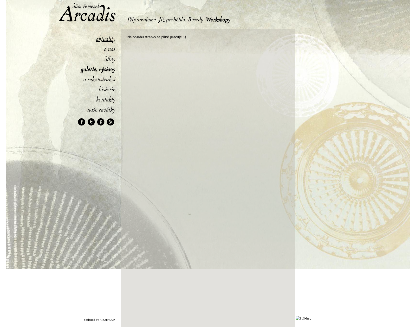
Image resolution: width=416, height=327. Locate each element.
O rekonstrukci (99, 79)
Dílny (109, 59)
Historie (107, 89)
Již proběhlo (172, 20)
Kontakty (105, 99)
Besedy (195, 20)
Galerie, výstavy (98, 69)
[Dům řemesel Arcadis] (85, 30)
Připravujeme (141, 20)
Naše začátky (101, 110)
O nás (109, 49)
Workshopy (218, 20)
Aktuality (105, 39)
